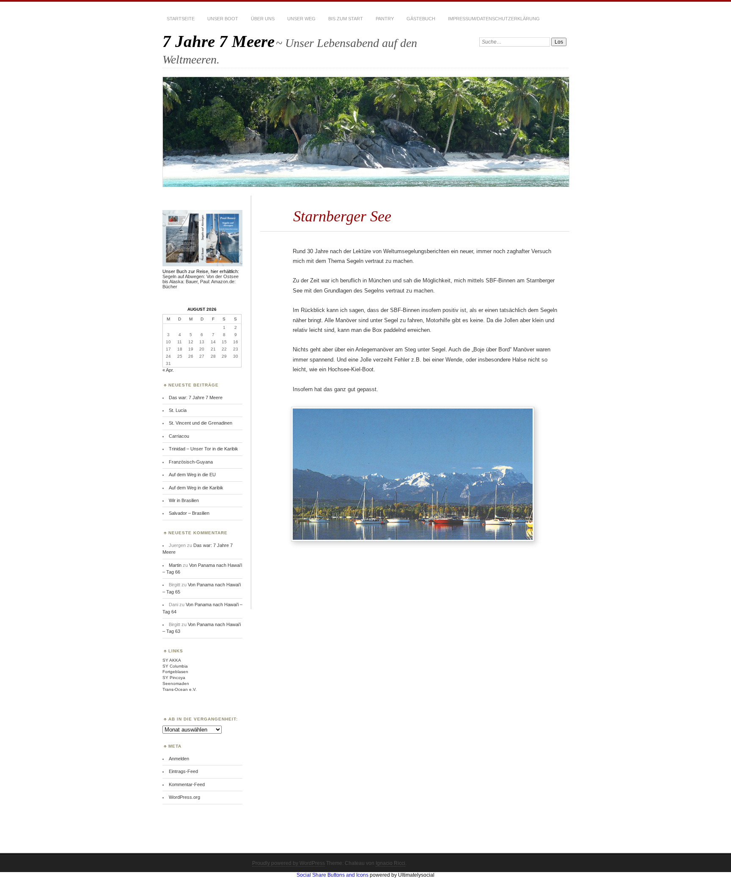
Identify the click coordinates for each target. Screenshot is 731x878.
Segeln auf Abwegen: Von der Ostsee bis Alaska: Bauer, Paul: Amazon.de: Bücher (200, 281)
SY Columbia (175, 666)
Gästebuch (421, 18)
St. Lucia (178, 410)
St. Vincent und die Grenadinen (200, 422)
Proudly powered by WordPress (288, 863)
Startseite (181, 18)
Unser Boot (222, 18)
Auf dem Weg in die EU (192, 474)
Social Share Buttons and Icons (332, 875)
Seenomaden (175, 683)
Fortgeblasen (175, 671)
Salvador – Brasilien (189, 513)
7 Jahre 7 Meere (218, 41)
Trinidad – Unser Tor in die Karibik (203, 448)
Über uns (263, 18)
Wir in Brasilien (184, 500)
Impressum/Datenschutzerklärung (494, 18)
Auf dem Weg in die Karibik (196, 487)
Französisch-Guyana (191, 461)
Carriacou (179, 436)
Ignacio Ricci (390, 863)
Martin (175, 565)
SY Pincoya (173, 677)
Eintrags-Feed (183, 771)
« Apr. (168, 370)
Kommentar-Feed (187, 784)
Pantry (385, 18)
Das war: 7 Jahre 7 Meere (196, 397)
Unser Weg (301, 18)
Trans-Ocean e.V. (179, 689)
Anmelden (179, 758)
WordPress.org (184, 797)
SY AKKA (171, 660)
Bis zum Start (345, 18)
